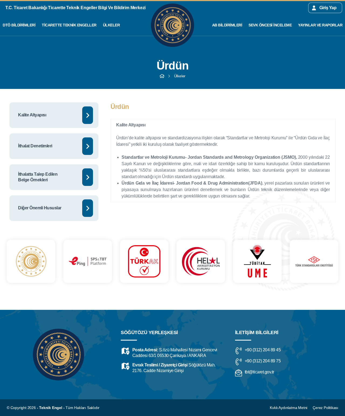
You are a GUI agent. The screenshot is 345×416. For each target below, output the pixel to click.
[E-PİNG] (87, 261)
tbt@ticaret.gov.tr (259, 372)
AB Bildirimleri (227, 25)
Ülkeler (111, 25)
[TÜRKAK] (144, 261)
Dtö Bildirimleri (19, 25)
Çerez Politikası (325, 407)
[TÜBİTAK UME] (257, 261)
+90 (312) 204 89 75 (263, 361)
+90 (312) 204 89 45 (263, 350)
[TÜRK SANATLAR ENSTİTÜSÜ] (314, 261)
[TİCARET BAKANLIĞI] (31, 261)
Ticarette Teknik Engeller (69, 25)
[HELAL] (201, 261)
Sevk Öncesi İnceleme (270, 25)
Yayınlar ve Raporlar (320, 25)
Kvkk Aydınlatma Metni (288, 407)
